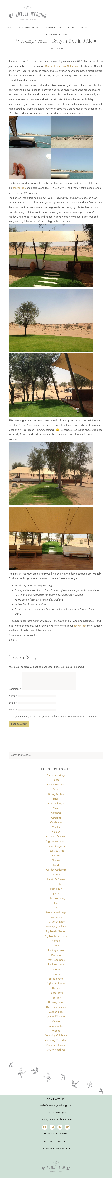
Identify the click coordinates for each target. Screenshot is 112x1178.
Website (13, 709)
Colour (56, 832)
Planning (56, 955)
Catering (56, 813)
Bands (56, 780)
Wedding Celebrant (56, 1035)
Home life (56, 884)
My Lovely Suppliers (52, 34)
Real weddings (56, 964)
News (56, 945)
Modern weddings (56, 912)
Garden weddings (56, 870)
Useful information (56, 1007)
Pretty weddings (56, 960)
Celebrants (56, 822)
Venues (65, 34)
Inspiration (56, 889)
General (56, 874)
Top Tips (56, 997)
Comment (15, 689)
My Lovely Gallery (56, 926)
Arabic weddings (56, 775)
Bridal (56, 799)
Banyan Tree (19, 188)
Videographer (56, 1026)
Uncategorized (56, 1002)
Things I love (56, 993)
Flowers (56, 860)
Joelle (56, 893)
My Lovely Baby (56, 922)
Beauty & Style (56, 794)
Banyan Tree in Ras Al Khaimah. (62, 66)
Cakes (56, 808)
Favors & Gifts (56, 851)
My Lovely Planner (56, 931)
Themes (56, 988)
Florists (56, 855)
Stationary (56, 969)
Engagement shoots (56, 841)
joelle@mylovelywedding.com (56, 1105)
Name (13, 696)
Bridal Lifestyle (56, 803)
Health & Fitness (56, 879)
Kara (56, 903)
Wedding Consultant (56, 1040)
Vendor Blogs (56, 1012)
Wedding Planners (56, 1045)
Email (13, 703)
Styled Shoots (56, 978)
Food (56, 865)
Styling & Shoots (56, 983)
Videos (56, 1031)
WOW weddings (56, 1050)
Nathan (56, 941)
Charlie (56, 827)
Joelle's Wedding (56, 898)
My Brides (56, 917)
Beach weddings (56, 784)
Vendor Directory (56, 1016)
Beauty (56, 789)
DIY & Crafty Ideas (56, 836)
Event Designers (56, 846)
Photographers (56, 950)
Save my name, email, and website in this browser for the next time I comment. (55, 716)
